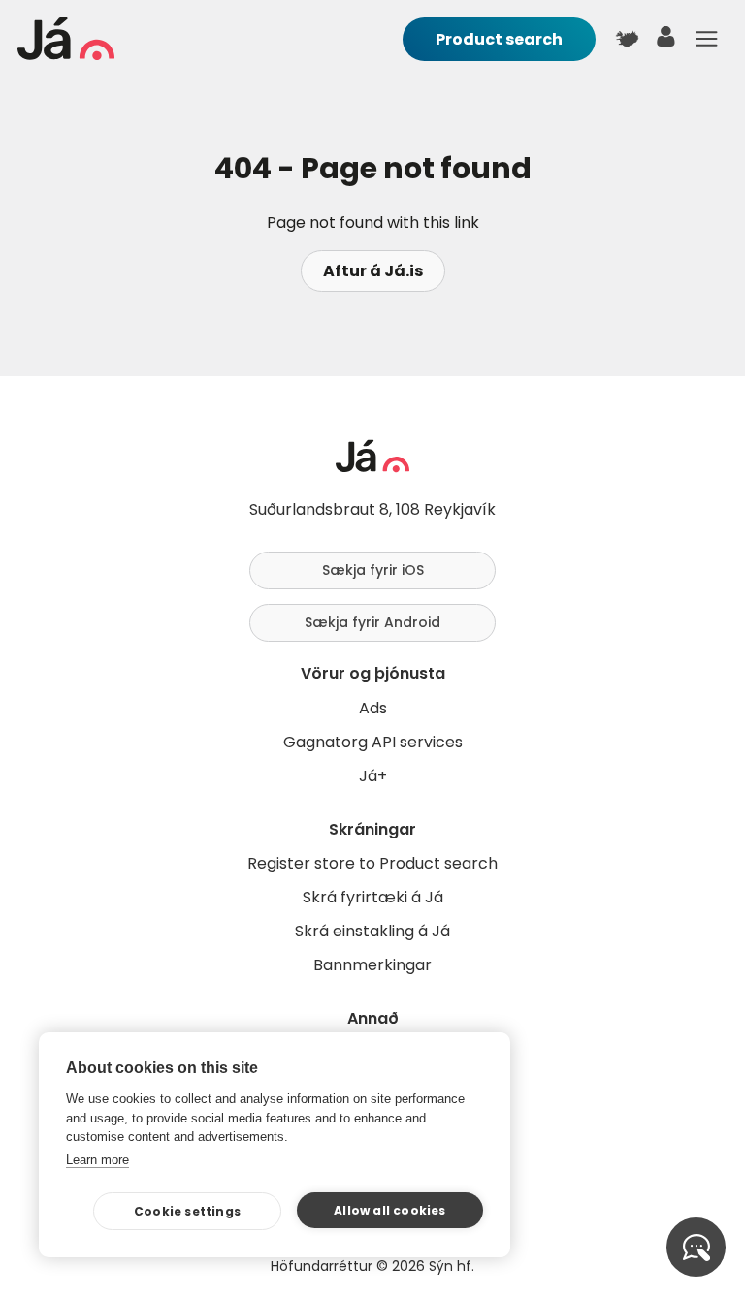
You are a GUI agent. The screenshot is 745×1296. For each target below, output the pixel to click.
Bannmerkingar (372, 965)
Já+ (373, 776)
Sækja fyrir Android (372, 622)
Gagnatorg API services (373, 742)
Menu (706, 38)
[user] (666, 41)
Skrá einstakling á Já (372, 931)
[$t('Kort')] (626, 38)
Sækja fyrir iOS (373, 570)
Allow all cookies (389, 1210)
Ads (373, 708)
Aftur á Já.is (373, 271)
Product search (499, 39)
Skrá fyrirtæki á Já (373, 897)
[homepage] (65, 55)
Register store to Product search (372, 863)
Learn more (97, 1160)
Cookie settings (187, 1211)
